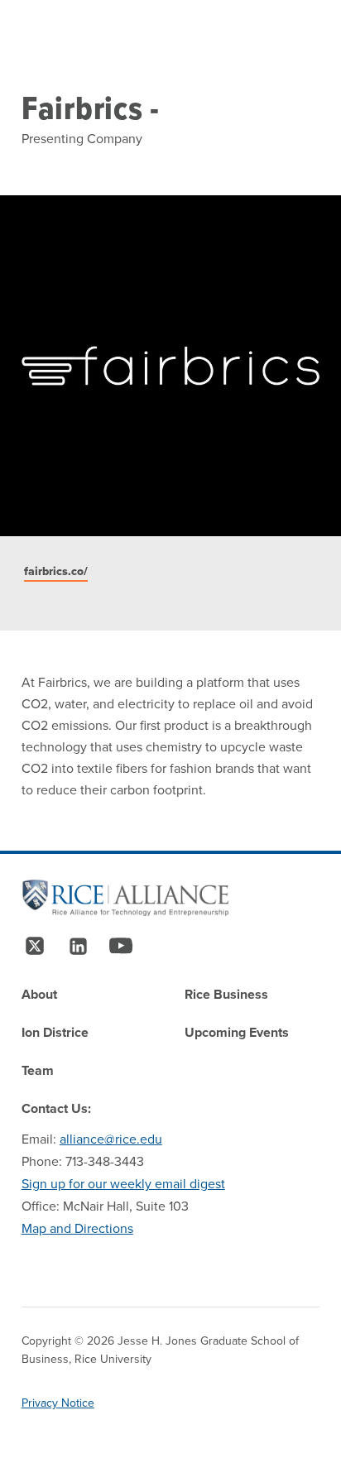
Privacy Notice (58, 1403)
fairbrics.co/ (56, 571)
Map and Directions (77, 1228)
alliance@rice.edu (111, 1139)
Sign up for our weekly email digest (123, 1183)
